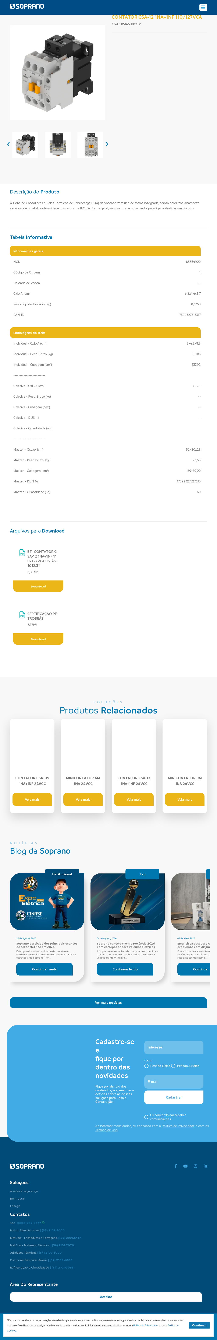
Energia (15, 1206)
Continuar (199, 1325)
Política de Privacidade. (146, 1325)
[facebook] (176, 1166)
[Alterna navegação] (203, 7)
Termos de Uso (106, 1130)
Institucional (62, 874)
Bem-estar (17, 1198)
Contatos (20, 1214)
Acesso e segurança (24, 1191)
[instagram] (195, 1166)
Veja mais (32, 799)
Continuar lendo (44, 969)
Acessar (106, 1297)
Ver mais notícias (108, 1002)
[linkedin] (205, 1166)
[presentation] (8, 143)
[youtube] (185, 1166)
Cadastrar (174, 1097)
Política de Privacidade (178, 1126)
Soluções (19, 1182)
